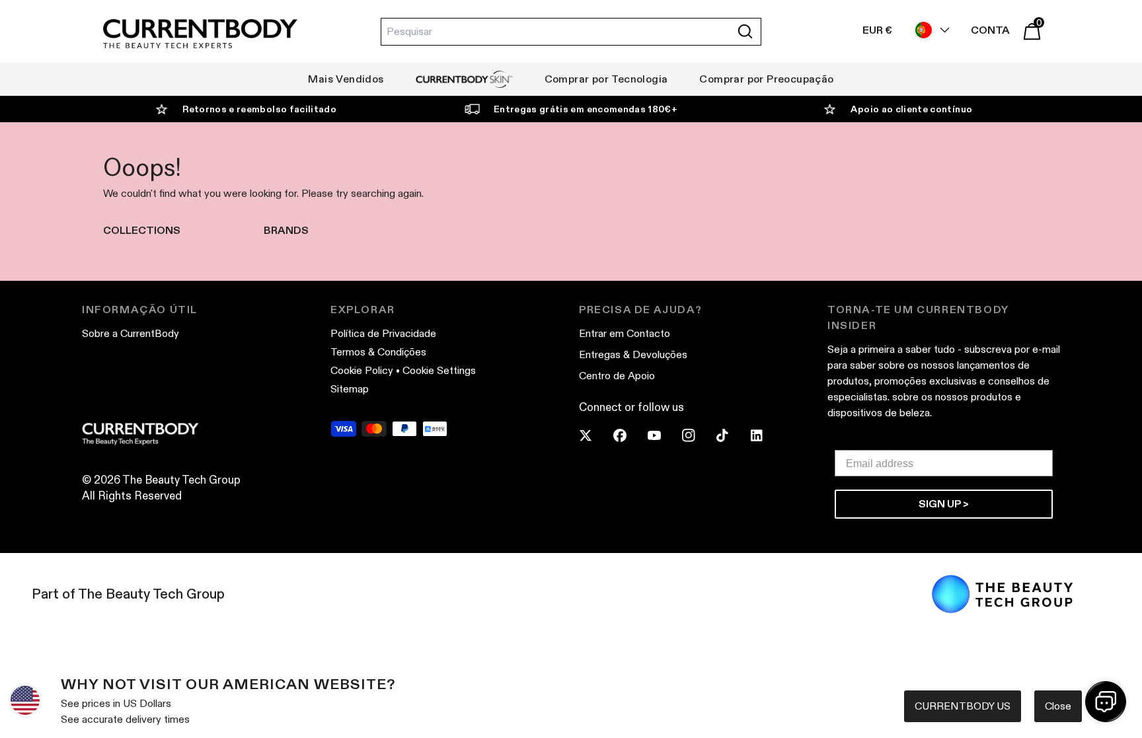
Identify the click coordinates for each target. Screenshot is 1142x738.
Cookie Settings (439, 370)
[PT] (928, 30)
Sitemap (349, 389)
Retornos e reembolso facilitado (259, 109)
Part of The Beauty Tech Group (128, 594)
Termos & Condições (378, 352)
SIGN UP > (944, 504)
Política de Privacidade (383, 333)
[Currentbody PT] (200, 34)
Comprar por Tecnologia (606, 79)
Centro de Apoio (617, 375)
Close (1058, 706)
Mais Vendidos (345, 79)
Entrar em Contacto (624, 333)
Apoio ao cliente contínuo (911, 109)
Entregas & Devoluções (633, 354)
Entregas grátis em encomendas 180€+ (585, 109)
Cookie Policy (361, 370)
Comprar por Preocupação (766, 79)
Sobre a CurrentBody (130, 333)
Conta (990, 30)
